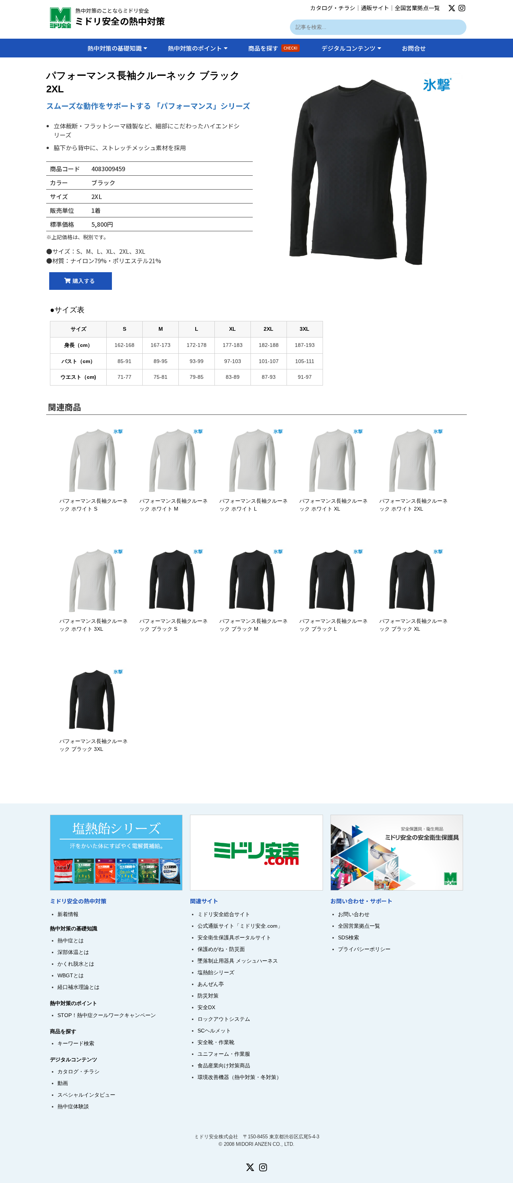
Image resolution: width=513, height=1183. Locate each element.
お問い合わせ (354, 914)
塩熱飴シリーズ (216, 972)
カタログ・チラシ (332, 8)
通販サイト (375, 8)
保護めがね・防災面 (221, 949)
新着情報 (67, 914)
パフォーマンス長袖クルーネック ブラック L (333, 625)
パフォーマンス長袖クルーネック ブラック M (253, 625)
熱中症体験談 (73, 1106)
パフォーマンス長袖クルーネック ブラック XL (413, 625)
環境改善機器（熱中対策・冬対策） (240, 1077)
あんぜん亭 (211, 984)
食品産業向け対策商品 (224, 1065)
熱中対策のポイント (195, 48)
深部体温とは (73, 952)
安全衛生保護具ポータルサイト (234, 937)
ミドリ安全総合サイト (224, 914)
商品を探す (272, 48)
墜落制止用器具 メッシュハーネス (238, 961)
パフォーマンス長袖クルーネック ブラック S (173, 625)
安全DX (206, 1007)
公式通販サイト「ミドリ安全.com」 (240, 926)
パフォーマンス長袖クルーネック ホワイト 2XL (413, 505)
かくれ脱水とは (75, 964)
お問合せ (414, 48)
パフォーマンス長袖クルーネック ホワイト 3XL (93, 625)
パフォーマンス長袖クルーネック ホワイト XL (333, 505)
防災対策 (208, 996)
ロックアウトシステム (224, 1019)
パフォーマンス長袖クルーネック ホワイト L (253, 505)
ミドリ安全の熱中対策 (120, 20)
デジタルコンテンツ (348, 48)
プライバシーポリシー (364, 949)
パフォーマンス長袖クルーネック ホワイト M (173, 505)
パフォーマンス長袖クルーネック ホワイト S (93, 505)
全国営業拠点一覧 (417, 8)
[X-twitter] (451, 8)
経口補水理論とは (78, 987)
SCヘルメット (214, 1031)
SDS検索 (348, 937)
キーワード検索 (75, 1043)
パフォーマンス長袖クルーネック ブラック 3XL (93, 745)
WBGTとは (70, 975)
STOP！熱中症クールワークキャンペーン (106, 1015)
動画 (62, 1083)
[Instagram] (461, 8)
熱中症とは (70, 940)
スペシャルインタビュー (86, 1095)
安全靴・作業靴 (216, 1042)
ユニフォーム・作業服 (224, 1054)
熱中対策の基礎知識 (115, 48)
